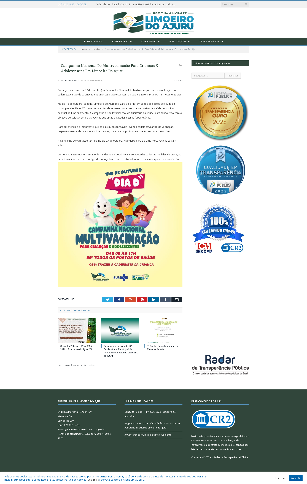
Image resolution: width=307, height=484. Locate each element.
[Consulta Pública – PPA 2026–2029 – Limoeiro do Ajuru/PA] (77, 330)
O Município (120, 41)
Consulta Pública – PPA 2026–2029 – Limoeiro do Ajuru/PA (76, 347)
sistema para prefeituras (235, 436)
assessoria (216, 440)
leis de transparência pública (207, 449)
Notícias (178, 80)
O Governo (148, 41)
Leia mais (93, 479)
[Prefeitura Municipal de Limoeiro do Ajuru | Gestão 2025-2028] (154, 22)
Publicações (177, 41)
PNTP (206, 457)
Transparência (209, 41)
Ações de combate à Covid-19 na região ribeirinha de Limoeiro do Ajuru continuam (136, 4)
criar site (213, 436)
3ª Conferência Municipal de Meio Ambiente (163, 347)
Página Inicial (93, 41)
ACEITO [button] (295, 477)
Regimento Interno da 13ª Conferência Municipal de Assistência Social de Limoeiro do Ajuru (121, 350)
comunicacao (69, 80)
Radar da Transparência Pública (231, 457)
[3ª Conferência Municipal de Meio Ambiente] (163, 330)
